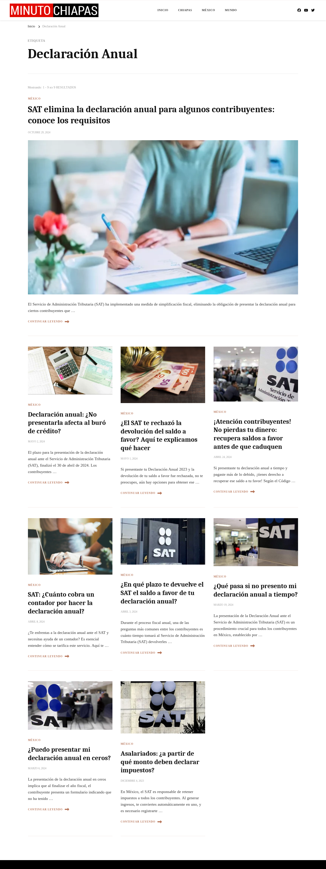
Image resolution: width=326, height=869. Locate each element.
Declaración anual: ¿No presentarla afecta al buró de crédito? (67, 423)
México (208, 10)
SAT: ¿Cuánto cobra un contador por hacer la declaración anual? (61, 603)
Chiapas (185, 10)
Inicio (162, 10)
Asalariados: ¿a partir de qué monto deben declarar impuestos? (160, 762)
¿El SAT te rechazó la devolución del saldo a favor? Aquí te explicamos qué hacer (159, 435)
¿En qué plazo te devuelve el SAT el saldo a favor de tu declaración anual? (162, 593)
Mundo (231, 10)
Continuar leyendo (45, 321)
